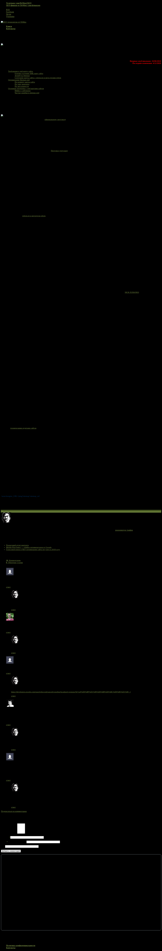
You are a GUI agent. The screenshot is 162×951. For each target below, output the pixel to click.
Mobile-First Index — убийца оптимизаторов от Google (29, 547)
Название (5, 837)
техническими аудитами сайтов (23, 428)
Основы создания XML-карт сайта (29, 73)
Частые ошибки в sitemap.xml (27, 93)
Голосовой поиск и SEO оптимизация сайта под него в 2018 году (33, 550)
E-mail (13, 842)
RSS (8, 10)
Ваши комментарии (9, 833)
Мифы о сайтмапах (23, 91)
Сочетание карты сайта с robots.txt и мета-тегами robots (38, 78)
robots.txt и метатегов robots (34, 216)
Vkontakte (10, 16)
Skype (8, 14)
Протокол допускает (59, 151)
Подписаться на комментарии (14, 811)
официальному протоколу (55, 119)
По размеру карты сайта (25, 82)
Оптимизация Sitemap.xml (19, 80)
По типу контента (22, 84)
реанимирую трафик (124, 530)
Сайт (3, 846)
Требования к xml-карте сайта (20, 71)
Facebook (10, 12)
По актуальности (22, 86)
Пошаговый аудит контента (17, 545)
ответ (8, 587)
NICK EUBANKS (132, 292)
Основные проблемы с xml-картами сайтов (26, 89)
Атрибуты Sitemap (22, 76)
